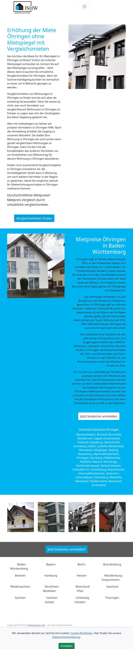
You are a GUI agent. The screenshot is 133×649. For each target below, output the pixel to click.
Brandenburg (112, 564)
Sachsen (20, 598)
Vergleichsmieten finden (34, 218)
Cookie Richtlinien (81, 633)
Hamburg (50, 575)
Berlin (81, 564)
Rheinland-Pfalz (83, 589)
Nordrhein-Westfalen (51, 589)
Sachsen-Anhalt (51, 600)
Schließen (67, 646)
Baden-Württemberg (19, 566)
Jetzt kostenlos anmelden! (66, 549)
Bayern (51, 564)
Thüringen (112, 598)
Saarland (112, 586)
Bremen (20, 575)
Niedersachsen (20, 586)
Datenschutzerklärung (66, 637)
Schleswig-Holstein (82, 600)
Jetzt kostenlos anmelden (98, 416)
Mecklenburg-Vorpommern (112, 577)
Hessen (81, 575)
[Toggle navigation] (84, 6)
